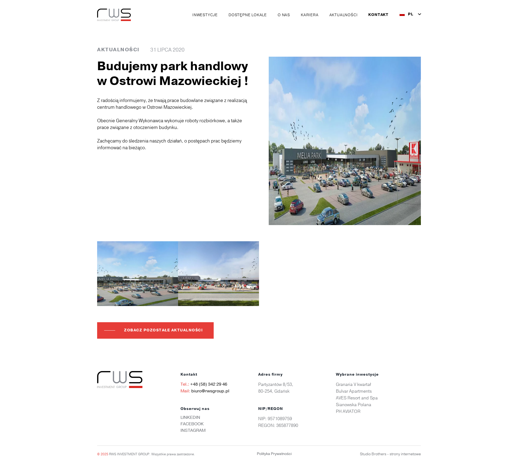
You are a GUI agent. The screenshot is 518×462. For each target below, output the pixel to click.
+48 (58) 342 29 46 (208, 384)
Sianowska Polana (353, 404)
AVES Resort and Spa (357, 397)
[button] (205, 15)
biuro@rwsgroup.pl (210, 391)
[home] (114, 15)
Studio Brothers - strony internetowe (390, 453)
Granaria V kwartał (353, 384)
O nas (284, 14)
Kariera (310, 14)
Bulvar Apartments (354, 391)
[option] (137, 273)
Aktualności (343, 14)
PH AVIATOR (348, 411)
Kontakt (378, 14)
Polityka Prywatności (274, 453)
